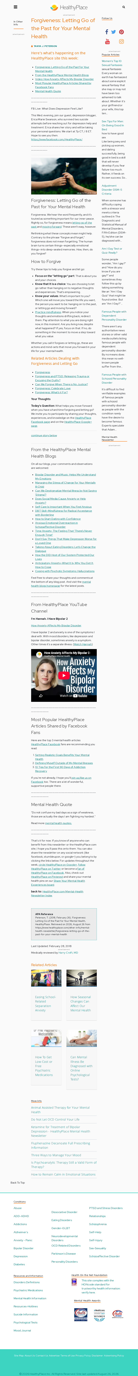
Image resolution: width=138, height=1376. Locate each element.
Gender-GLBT (60, 1228)
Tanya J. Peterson (45, 46)
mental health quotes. (58, 823)
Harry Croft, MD (68, 952)
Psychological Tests (26, 1322)
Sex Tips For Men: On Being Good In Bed (113, 125)
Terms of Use (67, 1355)
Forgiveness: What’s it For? (51, 392)
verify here (88, 1292)
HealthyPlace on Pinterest (47, 877)
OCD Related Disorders (65, 1245)
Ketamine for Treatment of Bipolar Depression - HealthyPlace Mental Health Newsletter (60, 1131)
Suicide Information (26, 1314)
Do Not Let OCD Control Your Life (55, 1119)
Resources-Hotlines (26, 1306)
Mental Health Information (30, 1298)
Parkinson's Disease (63, 1253)
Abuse (18, 1208)
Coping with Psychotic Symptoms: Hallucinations (64, 571)
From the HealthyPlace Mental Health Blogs (62, 75)
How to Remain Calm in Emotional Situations (63, 1174)
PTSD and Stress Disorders (106, 1208)
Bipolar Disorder (23, 1248)
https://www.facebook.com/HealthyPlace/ (56, 139)
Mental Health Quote (48, 91)
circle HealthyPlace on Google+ (58, 864)
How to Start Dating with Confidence (58, 519)
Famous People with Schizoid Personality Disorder (114, 378)
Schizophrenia (98, 1224)
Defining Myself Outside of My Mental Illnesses (64, 763)
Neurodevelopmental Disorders (64, 1238)
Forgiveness (42, 372)
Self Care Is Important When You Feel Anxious (63, 507)
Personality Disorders (64, 1261)
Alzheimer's (21, 1232)
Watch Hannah (83, 644)
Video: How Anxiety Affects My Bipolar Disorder (64, 79)
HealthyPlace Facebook (45, 744)
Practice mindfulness (48, 312)
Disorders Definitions (27, 1282)
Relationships (97, 1216)
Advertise (54, 1355)
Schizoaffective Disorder (104, 1256)
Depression (21, 1256)
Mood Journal (22, 1330)
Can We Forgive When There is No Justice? (61, 384)
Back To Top (18, 1182)
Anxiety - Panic (23, 1240)
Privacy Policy (83, 1355)
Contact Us (42, 1355)
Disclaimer (97, 1355)
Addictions (20, 1224)
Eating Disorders (61, 1220)
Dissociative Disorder (64, 1212)
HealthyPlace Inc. (40, 1374)
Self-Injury (95, 1240)
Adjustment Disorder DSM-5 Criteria (112, 189)
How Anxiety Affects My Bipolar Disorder (56, 625)
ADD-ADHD (21, 1216)
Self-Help (95, 1232)
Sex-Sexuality (97, 1248)
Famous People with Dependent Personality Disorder (114, 315)
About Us (30, 1355)
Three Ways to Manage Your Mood (56, 1155)
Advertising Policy (114, 1355)
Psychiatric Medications (28, 1290)
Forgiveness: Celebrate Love (53, 388)
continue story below (44, 435)
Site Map (19, 1355)
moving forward (52, 226)
